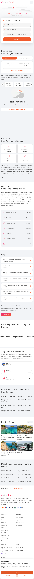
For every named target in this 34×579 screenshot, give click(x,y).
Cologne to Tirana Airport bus (6, 400)
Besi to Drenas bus (6, 471)
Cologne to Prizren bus (25, 396)
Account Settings (20, 522)
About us (3, 522)
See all (30, 422)
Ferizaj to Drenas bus (7, 481)
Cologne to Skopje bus (24, 410)
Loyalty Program (5, 530)
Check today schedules (17, 70)
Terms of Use (19, 547)
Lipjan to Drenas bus (24, 471)
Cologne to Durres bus (24, 400)
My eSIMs (18, 520)
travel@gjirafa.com (9, 547)
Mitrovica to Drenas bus (25, 474)
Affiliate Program (5, 538)
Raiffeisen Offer (5, 535)
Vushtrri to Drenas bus (8, 478)
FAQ (2, 540)
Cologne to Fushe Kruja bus (8, 406)
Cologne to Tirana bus (8, 396)
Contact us (6, 314)
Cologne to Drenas (9, 58)
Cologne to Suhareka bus (8, 410)
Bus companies (5, 520)
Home (2, 488)
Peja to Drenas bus (7, 474)
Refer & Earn (4, 532)
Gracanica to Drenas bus (25, 478)
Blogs (2, 527)
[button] (17, 260)
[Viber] (2, 553)
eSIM (2, 517)
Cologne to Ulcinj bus (24, 405)
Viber (5, 553)
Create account (20, 525)
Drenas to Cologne (25, 58)
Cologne (8, 488)
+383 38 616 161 (8, 550)
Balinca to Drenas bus (24, 481)
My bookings (19, 517)
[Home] (7, 2)
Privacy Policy (19, 550)
